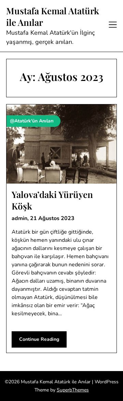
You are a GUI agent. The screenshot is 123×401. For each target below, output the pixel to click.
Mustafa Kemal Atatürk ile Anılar (52, 16)
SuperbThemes (73, 390)
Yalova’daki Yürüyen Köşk (52, 200)
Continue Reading (39, 339)
